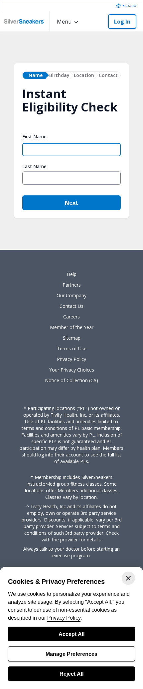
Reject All (71, 673)
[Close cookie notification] (128, 578)
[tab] (34, 75)
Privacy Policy (63, 617)
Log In (122, 21)
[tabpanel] (71, 158)
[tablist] (71, 75)
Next (71, 202)
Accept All (71, 634)
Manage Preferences (71, 653)
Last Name (34, 166)
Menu (64, 21)
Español (129, 5)
